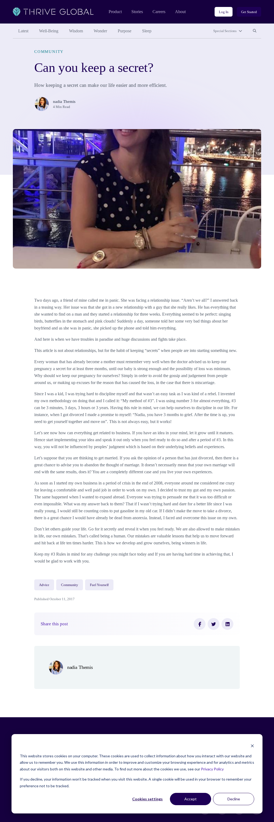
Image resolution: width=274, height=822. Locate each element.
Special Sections (225, 31)
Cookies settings (147, 799)
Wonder (100, 31)
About (180, 11)
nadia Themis (64, 101)
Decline (233, 799)
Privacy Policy (212, 769)
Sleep (146, 31)
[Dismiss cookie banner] (252, 745)
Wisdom (76, 31)
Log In (223, 12)
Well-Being (48, 31)
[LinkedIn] (227, 624)
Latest (23, 31)
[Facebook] (200, 624)
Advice (44, 585)
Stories (137, 11)
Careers (159, 11)
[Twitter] (213, 624)
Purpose (124, 31)
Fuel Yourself (99, 585)
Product (115, 11)
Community (49, 51)
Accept (190, 799)
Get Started (249, 12)
